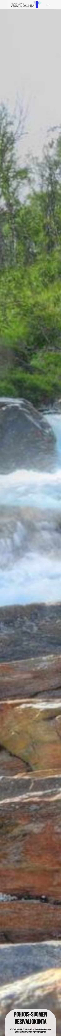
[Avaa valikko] (49, 4)
